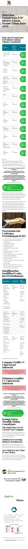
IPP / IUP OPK (10, 514)
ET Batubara (16, 514)
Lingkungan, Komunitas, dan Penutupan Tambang (13, 520)
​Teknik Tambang (7, 522)
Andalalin (19, 516)
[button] (9, 47)
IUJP (5, 12)
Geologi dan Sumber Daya (9, 519)
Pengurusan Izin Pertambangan (10, 516)
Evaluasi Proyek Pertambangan (10, 517)
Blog (13, 522)
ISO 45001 (18, 519)
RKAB (22, 514)
